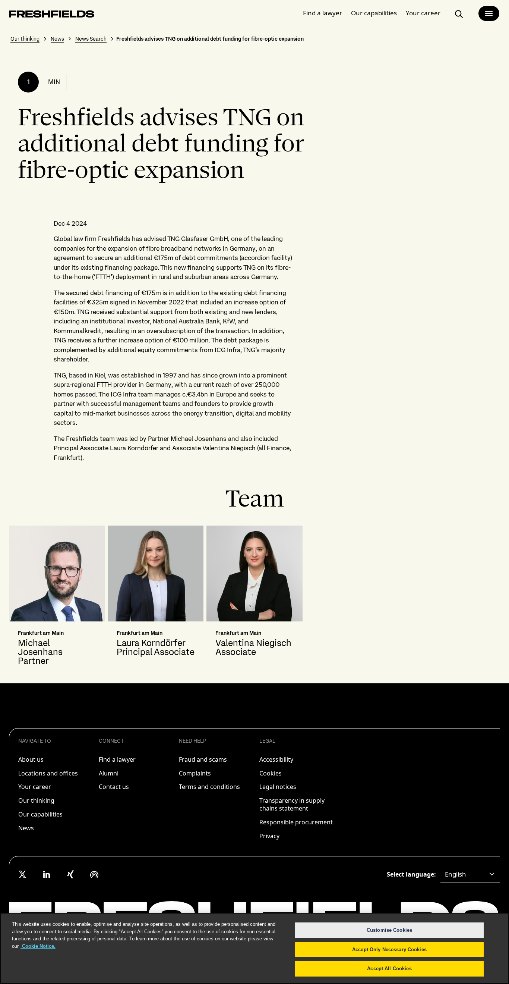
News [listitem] (26, 828)
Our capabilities (374, 13)
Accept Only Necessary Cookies (389, 949)
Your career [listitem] (34, 787)
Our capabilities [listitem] (40, 814)
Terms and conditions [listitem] (209, 787)
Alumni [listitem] (108, 773)
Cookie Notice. (38, 946)
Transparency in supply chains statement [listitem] (292, 804)
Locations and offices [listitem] (48, 773)
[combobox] (470, 874)
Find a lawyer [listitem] (117, 759)
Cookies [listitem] (270, 773)
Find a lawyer (322, 13)
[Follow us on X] (22, 874)
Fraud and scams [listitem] (203, 759)
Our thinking (24, 39)
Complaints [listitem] (195, 773)
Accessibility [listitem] (276, 759)
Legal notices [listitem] (277, 787)
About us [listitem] (31, 759)
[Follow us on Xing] (70, 874)
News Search (91, 39)
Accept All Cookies (389, 968)
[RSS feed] (94, 874)
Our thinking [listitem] (36, 800)
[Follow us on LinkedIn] (46, 874)
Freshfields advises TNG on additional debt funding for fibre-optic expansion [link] (210, 39)
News (57, 39)
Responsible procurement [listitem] (296, 822)
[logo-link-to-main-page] (51, 15)
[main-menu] (489, 13)
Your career (423, 13)
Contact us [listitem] (114, 787)
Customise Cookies (389, 930)
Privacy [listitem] (269, 836)
